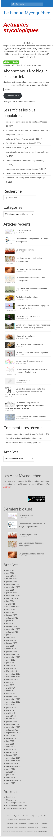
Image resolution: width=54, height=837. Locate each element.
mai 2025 (10, 590)
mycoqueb (10, 434)
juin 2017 (10, 682)
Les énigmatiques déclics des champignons (29, 259)
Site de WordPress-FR (16, 808)
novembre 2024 (13, 595)
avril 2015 (10, 747)
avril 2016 (10, 713)
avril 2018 (10, 665)
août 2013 (10, 783)
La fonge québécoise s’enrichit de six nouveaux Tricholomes (32, 370)
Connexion (11, 800)
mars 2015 (11, 749)
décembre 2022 (13, 607)
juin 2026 (10, 570)
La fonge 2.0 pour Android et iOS (34, 434)
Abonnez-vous (12, 96)
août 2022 (10, 609)
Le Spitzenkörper (23, 230)
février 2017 (11, 693)
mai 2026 (10, 573)
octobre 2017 (12, 679)
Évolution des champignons (28, 297)
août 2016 (10, 705)
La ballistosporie (23, 380)
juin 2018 (10, 663)
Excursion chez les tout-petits (29, 316)
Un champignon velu (25, 250)
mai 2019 (10, 646)
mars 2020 (11, 640)
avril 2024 (10, 604)
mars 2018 (11, 668)
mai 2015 (10, 744)
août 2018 (10, 660)
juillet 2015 (11, 738)
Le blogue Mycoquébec (27, 12)
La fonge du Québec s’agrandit (29, 361)
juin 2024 (10, 601)
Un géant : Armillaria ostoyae (28, 269)
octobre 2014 (12, 763)
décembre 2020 (13, 629)
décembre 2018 (13, 654)
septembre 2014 (13, 766)
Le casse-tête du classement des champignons (30, 279)
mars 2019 (11, 649)
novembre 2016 (13, 702)
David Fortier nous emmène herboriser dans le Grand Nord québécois (33, 326)
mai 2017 (10, 685)
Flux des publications (15, 803)
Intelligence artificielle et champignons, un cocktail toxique (33, 306)
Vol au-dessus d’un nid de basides (31, 416)
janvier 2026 (11, 581)
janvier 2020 (11, 643)
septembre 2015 (13, 733)
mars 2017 (11, 691)
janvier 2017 (11, 696)
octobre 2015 (12, 730)
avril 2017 (10, 688)
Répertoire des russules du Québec (31, 289)
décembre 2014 (13, 758)
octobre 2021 (12, 618)
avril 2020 (10, 637)
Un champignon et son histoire (29, 344)
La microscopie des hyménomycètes (32, 353)
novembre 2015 (13, 727)
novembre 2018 (13, 657)
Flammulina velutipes (25, 336)
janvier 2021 (11, 626)
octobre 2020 (12, 632)
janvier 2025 (11, 593)
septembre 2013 (13, 780)
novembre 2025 (13, 587)
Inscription (10, 797)
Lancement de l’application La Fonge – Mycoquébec (33, 240)
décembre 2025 (13, 584)
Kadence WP (43, 831)
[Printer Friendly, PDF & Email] (11, 62)
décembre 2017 (13, 674)
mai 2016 (10, 710)
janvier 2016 (11, 721)
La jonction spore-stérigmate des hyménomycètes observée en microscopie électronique (25, 392)
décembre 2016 (13, 699)
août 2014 (10, 769)
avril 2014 (10, 777)
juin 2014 (10, 775)
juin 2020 (10, 635)
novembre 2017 (13, 677)
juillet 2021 (11, 621)
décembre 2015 (13, 724)
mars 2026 (11, 576)
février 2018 (11, 671)
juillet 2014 (11, 772)
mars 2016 (11, 716)
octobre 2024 (12, 598)
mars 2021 (11, 623)
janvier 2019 (11, 651)
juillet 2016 (11, 707)
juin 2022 (10, 612)
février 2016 (11, 719)
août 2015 (10, 735)
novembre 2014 (13, 761)
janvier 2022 (11, 615)
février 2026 (11, 579)
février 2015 (11, 752)
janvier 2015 (11, 755)
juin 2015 (10, 741)
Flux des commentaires (16, 805)
